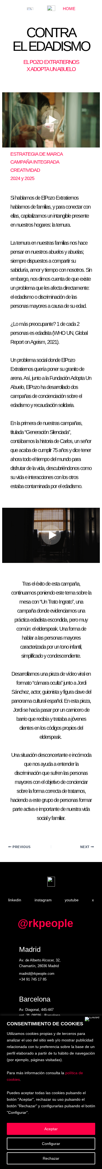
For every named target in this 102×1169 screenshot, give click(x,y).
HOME (69, 9)
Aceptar (51, 1129)
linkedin (14, 900)
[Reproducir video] (51, 119)
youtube (72, 900)
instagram (43, 900)
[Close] (92, 1019)
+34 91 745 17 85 (33, 979)
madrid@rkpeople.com (36, 974)
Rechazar (51, 1158)
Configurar (51, 1143)
